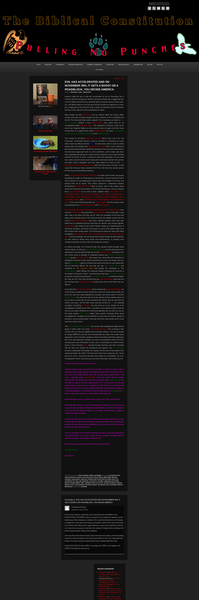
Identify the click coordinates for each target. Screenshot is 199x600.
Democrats (84, 479)
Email (167, 8)
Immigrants (85, 481)
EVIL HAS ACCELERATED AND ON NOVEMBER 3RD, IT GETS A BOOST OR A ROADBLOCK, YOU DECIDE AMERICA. (109, 582)
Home (38, 64)
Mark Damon (87, 92)
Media (117, 481)
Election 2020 (101, 479)
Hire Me (149, 64)
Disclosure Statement (76, 64)
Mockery (67, 483)
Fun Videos (99, 69)
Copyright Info (138, 64)
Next (123, 78)
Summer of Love (70, 484)
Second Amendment (110, 483)
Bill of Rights (107, 477)
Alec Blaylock (103, 572)
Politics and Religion (95, 475)
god (80, 481)
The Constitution (80, 484)
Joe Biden (100, 481)
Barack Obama (98, 477)
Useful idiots (113, 484)
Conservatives (76, 479)
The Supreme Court (103, 484)
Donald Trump (92, 479)
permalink (84, 486)
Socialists (119, 483)
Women (120, 484)
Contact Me (110, 64)
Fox (74, 481)
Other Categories (84, 475)
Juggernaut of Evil (109, 481)
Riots (94, 483)
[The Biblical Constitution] (99, 37)
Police (82, 483)
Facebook (149, 8)
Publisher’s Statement (94, 64)
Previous (116, 78)
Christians (68, 479)
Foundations (60, 64)
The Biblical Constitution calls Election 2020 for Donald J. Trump (109, 574)
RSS (163, 8)
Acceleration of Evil (114, 475)
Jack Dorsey (93, 481)
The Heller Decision (91, 484)
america (79, 477)
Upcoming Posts (123, 64)
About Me (48, 64)
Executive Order (110, 479)
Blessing (114, 477)
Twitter (154, 8)
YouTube (158, 8)
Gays (77, 481)
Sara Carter (99, 483)
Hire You (160, 64)
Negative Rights (75, 483)
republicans (88, 483)
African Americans (70, 477)
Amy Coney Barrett (88, 477)
